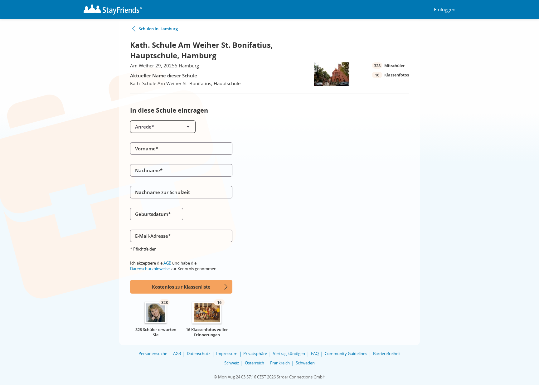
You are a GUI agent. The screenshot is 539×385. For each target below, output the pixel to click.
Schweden (305, 363)
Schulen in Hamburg (158, 29)
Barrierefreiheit (387, 353)
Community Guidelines (346, 353)
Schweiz (231, 363)
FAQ (315, 353)
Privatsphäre (255, 353)
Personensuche (152, 353)
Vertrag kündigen (289, 353)
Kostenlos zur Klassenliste (181, 287)
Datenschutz (198, 353)
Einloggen (444, 9)
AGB (167, 263)
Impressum (226, 353)
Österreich (254, 363)
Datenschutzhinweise (150, 268)
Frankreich (280, 363)
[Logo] (113, 9)
